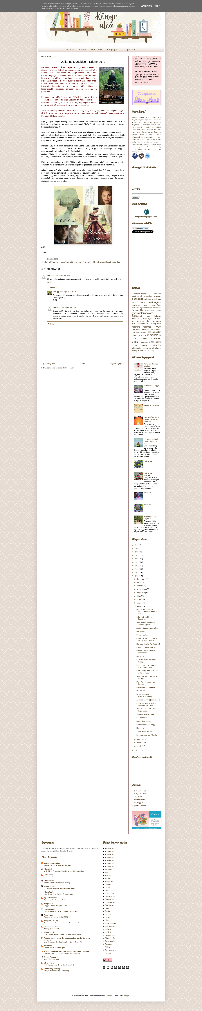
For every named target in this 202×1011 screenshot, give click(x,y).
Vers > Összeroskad (51, 959)
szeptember (141, 589)
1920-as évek (110, 854)
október (140, 586)
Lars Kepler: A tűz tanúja (145, 687)
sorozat (143, 339)
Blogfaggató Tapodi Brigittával (151, 518)
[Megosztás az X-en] (52, 259)
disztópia (136, 305)
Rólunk (82, 49)
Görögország (110, 905)
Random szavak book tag (146, 647)
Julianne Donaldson (90, 262)
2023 (137, 552)
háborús (157, 316)
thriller (135, 341)
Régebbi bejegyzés (117, 364)
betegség (148, 299)
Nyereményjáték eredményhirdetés (144, 695)
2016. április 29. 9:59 (62, 276)
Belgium (108, 884)
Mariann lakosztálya (52, 863)
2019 (137, 566)
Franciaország (110, 902)
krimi (134, 323)
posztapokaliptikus (139, 332)
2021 (137, 559)
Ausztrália (109, 881)
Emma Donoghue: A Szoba (146, 735)
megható (136, 327)
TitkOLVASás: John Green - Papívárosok (147, 710)
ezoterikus (157, 308)
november (141, 582)
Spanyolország (110, 950)
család (142, 302)
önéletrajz (142, 350)
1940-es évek (110, 860)
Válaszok (53, 287)
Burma (107, 887)
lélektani (148, 323)
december (141, 579)
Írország (108, 953)
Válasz (49, 282)
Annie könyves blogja (52, 969)
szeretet (156, 338)
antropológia (148, 296)
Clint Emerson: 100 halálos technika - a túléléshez (146, 639)
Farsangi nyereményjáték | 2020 (56, 917)
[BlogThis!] (50, 259)
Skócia (107, 947)
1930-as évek (110, 857)
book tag (157, 299)
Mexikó (108, 932)
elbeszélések (156, 305)
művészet (145, 330)
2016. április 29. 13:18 (68, 292)
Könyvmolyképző (104, 262)
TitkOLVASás (139, 797)
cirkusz (134, 302)
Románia (108, 944)
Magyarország (110, 926)
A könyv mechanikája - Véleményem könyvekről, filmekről (67, 951)
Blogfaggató (113, 49)
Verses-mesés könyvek (145, 714)
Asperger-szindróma (139, 293)
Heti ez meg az (140, 791)
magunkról (157, 324)
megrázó (147, 327)
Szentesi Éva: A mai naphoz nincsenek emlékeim (151, 419)
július (139, 596)
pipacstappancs (50, 898)
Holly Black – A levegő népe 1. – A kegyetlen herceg (63, 934)
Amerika (108, 875)
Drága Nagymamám (144, 721)
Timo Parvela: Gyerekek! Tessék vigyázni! (145, 624)
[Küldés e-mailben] (48, 259)
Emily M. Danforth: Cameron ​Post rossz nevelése (62, 953)
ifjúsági (144, 318)
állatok (158, 348)
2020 (137, 562)
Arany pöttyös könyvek (73, 262)
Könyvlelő (48, 869)
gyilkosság (137, 316)
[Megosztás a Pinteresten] (57, 259)
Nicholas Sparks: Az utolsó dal (148, 644)
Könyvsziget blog (51, 921)
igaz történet (154, 318)
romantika (142, 335)
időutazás (135, 319)
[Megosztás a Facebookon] (55, 259)
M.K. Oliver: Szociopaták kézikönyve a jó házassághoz (64, 871)
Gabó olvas (48, 875)
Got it (157, 6)
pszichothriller (154, 332)
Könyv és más (49, 886)
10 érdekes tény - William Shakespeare (58, 894)
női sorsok (155, 329)
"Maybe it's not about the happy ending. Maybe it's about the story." (67, 939)
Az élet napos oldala (52, 927)
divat (145, 305)
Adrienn (50, 276)
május (139, 603)
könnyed (140, 324)
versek (145, 345)
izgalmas (140, 321)
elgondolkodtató (146, 308)
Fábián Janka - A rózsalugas (54, 948)
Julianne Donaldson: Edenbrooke (144, 618)
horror (148, 316)
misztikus (136, 329)
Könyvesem (48, 904)
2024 (137, 548)
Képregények (141, 718)
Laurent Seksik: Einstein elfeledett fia (145, 652)
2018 (137, 569)
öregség (151, 351)
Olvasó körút (49, 963)
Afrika (107, 872)
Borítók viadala (142, 635)
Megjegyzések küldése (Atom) (63, 368)
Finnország (109, 899)
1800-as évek (54, 262)
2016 (137, 576)
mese (157, 326)
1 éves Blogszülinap (151, 405)
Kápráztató (129, 49)
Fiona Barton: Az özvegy (145, 725)
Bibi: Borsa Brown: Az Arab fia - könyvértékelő (61, 911)
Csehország (109, 893)
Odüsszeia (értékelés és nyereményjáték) (59, 888)
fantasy (135, 310)
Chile (107, 890)
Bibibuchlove (49, 909)
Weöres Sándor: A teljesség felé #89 (57, 865)
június (139, 599)
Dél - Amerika (110, 896)
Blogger (126, 996)
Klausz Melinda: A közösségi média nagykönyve (147, 704)
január (139, 746)
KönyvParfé (48, 892)
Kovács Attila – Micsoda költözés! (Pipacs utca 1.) (62, 923)
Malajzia (108, 929)
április (139, 606)
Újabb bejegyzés (48, 364)
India (107, 908)
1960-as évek (110, 866)
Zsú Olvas (48, 946)
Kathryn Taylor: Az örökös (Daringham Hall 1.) (146, 666)
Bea (54, 292)
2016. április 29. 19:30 (68, 308)
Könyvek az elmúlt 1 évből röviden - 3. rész (151, 441)
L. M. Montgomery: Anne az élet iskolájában (147, 672)
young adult (148, 348)
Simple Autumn (50, 957)
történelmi (156, 342)
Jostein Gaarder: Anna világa (147, 628)
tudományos (145, 342)
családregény (154, 302)
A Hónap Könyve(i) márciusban (148, 700)
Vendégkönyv (139, 800)
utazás (134, 345)
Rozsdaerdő (48, 877)
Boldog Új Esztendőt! (51, 928)
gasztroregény (149, 310)
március (140, 739)
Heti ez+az (96, 49)
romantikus (116, 262)
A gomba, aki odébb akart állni (55, 900)
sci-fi (134, 339)
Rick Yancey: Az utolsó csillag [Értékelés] (59, 965)
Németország (110, 935)
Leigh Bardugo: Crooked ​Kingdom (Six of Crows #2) (63, 942)
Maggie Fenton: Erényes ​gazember (57, 906)
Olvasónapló (49, 881)
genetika (158, 310)
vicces (157, 345)
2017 (137, 572)
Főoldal (70, 49)
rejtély (134, 335)
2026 (137, 545)
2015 (137, 750)
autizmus (157, 296)
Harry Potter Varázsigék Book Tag (56, 971)
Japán (107, 911)
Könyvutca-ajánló (140, 794)
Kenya (107, 917)
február (140, 743)
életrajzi (135, 351)
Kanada (108, 914)
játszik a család (140, 806)
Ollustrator (109, 996)
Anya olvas (48, 915)
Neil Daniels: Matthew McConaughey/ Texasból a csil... (147, 611)
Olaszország (110, 938)
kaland (148, 321)
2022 (137, 555)
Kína (106, 920)
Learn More (146, 6)
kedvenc (157, 321)
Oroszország (110, 941)
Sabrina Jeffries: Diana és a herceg (57, 883)
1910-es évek (110, 851)
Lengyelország (110, 923)
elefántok (135, 308)
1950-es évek (110, 863)
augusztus (141, 593)
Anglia (62, 262)
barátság (137, 298)
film (141, 310)
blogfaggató (138, 803)
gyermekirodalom (142, 313)
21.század (109, 869)
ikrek (133, 321)
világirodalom (137, 348)
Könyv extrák (49, 932)
